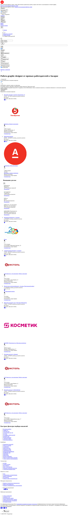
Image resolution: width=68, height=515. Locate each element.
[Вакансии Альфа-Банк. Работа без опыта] (35, 153)
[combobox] (7, 40)
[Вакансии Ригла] (35, 231)
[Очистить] (2, 43)
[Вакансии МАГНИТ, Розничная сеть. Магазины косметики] (35, 325)
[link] (3, 20)
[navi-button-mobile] (2, 27)
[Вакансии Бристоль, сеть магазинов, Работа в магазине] (35, 265)
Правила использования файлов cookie (23, 7)
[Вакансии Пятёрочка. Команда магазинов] (35, 112)
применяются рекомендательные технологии (27, 504)
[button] (2, 23)
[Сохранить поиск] (2, 47)
